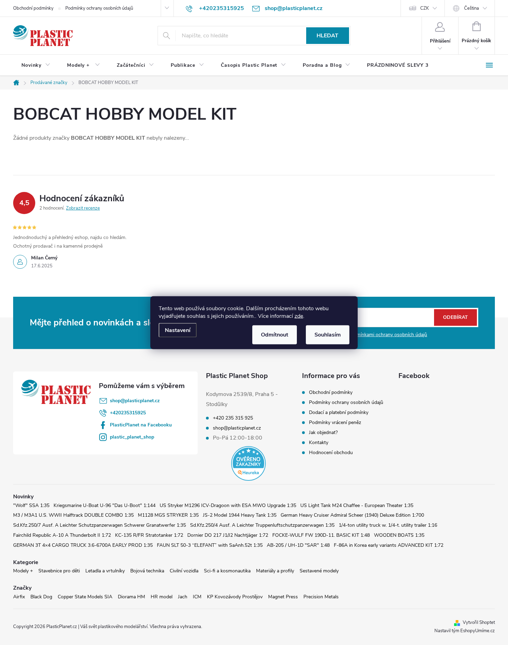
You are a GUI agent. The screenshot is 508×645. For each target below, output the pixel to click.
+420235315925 (128, 412)
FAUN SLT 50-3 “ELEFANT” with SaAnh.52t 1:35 (210, 545)
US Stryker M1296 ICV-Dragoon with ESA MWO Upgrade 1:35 (228, 505)
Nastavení (177, 330)
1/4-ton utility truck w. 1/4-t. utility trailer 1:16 (388, 525)
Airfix (19, 596)
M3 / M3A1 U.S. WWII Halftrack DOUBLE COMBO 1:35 (73, 515)
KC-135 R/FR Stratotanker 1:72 (149, 535)
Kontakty (318, 442)
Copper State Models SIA (85, 596)
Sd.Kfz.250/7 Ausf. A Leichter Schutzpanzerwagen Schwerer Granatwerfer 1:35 (99, 525)
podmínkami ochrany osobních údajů (387, 334)
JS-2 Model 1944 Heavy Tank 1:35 (239, 515)
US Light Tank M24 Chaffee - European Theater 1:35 (356, 505)
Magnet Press (283, 596)
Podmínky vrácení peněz (335, 422)
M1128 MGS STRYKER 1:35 (168, 515)
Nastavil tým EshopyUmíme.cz (464, 631)
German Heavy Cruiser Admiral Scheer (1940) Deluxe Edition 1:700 (352, 515)
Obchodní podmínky (33, 8)
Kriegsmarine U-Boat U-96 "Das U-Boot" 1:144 (105, 505)
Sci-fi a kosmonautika (227, 571)
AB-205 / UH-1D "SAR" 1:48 (298, 545)
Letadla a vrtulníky (105, 571)
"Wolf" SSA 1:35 (31, 505)
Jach (182, 596)
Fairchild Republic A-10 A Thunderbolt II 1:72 (62, 535)
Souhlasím (327, 334)
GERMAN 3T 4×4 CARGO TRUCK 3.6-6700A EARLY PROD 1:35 (83, 545)
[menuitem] (36, 65)
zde (298, 316)
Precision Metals (321, 596)
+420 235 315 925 (233, 418)
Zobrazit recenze (83, 208)
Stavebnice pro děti (59, 571)
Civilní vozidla (184, 571)
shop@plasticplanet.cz (135, 400)
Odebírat (455, 317)
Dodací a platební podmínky (338, 412)
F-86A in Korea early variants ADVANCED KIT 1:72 (388, 545)
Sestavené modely (319, 571)
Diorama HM (131, 596)
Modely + (23, 571)
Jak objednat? (323, 432)
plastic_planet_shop (132, 437)
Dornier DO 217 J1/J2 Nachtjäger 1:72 (227, 535)
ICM (197, 596)
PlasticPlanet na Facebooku (141, 425)
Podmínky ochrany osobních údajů (99, 8)
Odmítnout (274, 334)
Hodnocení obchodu (331, 452)
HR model (161, 596)
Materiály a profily (275, 571)
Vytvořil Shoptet (479, 622)
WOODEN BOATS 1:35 (399, 535)
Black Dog (41, 596)
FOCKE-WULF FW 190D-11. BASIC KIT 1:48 (321, 535)
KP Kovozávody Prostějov (235, 596)
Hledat (327, 35)
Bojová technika (147, 571)
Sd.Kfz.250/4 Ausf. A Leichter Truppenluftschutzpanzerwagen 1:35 (262, 525)
